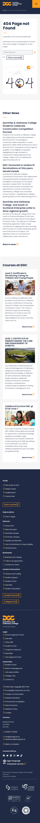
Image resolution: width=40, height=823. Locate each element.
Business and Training (13, 557)
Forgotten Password (13, 650)
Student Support (11, 577)
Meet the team (11, 529)
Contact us (9, 679)
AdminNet (9, 653)
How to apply (10, 516)
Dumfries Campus (12, 533)
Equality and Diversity (13, 540)
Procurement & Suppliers (14, 701)
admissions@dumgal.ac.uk (15, 739)
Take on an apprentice (14, 561)
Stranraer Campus (12, 537)
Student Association (12, 589)
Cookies (8, 713)
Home (5, 10)
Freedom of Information (14, 694)
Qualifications (10, 492)
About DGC (9, 526)
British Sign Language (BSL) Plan (17, 687)
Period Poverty (11, 548)
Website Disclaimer (12, 698)
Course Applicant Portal (14, 635)
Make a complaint (12, 744)
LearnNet (8, 585)
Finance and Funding (13, 574)
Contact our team (12, 565)
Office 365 (9, 642)
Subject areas (10, 489)
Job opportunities (12, 672)
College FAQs (10, 676)
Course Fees (10, 496)
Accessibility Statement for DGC (17, 690)
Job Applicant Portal (13, 657)
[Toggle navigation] (36, 4)
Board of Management (14, 668)
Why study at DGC (12, 485)
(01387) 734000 (11, 732)
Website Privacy (11, 709)
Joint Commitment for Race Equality (19, 544)
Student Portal (10, 581)
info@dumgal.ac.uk (12, 737)
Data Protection (11, 705)
